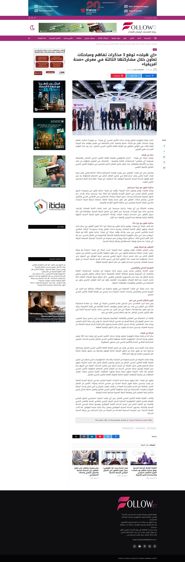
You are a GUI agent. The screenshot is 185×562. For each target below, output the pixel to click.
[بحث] (29, 38)
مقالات (78, 38)
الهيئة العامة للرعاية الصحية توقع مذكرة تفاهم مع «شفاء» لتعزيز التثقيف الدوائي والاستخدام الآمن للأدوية (144, 471)
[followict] (138, 28)
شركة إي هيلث (140, 428)
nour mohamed (138, 70)
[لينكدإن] (164, 157)
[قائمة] (155, 38)
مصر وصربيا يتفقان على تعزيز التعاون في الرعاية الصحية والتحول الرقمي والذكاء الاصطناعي (86, 471)
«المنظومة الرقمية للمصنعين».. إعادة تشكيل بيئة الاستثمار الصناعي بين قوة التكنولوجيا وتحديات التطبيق (47, 275)
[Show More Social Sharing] (108, 76)
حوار (124, 38)
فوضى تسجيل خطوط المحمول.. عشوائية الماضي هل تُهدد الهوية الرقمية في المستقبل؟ (48, 270)
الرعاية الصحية (152, 428)
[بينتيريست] (164, 162)
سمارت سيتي (90, 38)
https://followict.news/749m (140, 420)
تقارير (132, 38)
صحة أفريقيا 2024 (128, 428)
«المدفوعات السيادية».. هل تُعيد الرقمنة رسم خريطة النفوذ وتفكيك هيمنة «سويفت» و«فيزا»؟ (48, 279)
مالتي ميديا (68, 38)
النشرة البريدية (54, 38)
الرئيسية (147, 38)
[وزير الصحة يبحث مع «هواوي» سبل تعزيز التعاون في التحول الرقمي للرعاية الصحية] (114, 457)
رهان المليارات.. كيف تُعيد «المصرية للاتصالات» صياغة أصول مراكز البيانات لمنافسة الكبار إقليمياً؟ (47, 283)
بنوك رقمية (116, 38)
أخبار (139, 38)
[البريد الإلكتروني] (164, 168)
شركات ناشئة (103, 38)
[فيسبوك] (164, 146)
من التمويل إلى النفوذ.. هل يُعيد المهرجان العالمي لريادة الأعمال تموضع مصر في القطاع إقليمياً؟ (48, 266)
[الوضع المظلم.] (32, 27)
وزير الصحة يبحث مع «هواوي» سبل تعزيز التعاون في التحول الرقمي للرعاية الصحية (115, 470)
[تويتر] (164, 151)
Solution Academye (145, 558)
